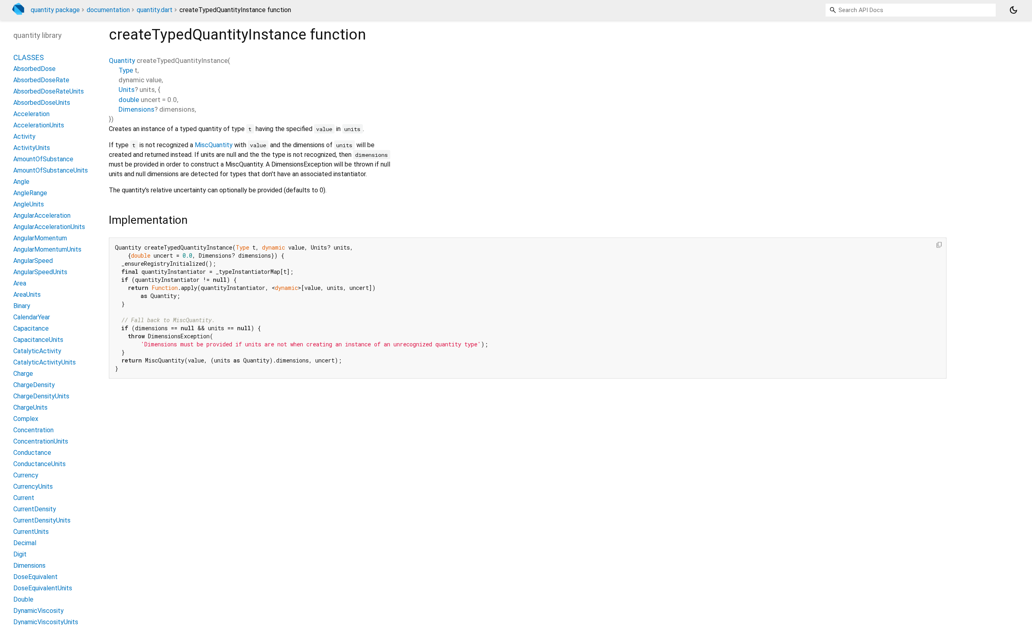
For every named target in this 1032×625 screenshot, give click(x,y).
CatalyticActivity (37, 351)
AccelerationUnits (38, 125)
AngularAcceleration (42, 215)
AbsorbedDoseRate (41, 80)
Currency (25, 475)
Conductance (32, 452)
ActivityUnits (31, 148)
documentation (108, 10)
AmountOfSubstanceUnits (50, 170)
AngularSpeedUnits (40, 272)
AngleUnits (28, 204)
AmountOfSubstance (43, 159)
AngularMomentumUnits (47, 249)
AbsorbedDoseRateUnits (48, 91)
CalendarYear (31, 317)
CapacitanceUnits (38, 340)
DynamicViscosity (38, 611)
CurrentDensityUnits (42, 520)
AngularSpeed (33, 261)
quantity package (55, 10)
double (129, 100)
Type (126, 70)
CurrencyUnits (33, 486)
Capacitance (31, 328)
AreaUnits (27, 294)
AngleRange (30, 193)
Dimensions (136, 109)
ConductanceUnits (39, 464)
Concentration (33, 430)
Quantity (122, 60)
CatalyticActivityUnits (44, 362)
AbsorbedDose (34, 69)
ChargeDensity (34, 385)
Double (23, 599)
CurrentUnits (31, 531)
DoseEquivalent (35, 577)
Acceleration (31, 114)
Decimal (24, 543)
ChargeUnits (30, 407)
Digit (20, 554)
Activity (24, 136)
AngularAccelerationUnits (49, 227)
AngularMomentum (40, 238)
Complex (25, 419)
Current (23, 498)
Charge (23, 373)
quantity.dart (155, 10)
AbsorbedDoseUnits (41, 102)
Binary (21, 306)
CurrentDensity (34, 509)
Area (19, 283)
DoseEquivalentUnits (42, 588)
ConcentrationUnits (40, 441)
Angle (21, 181)
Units (127, 89)
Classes (28, 57)
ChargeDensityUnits (41, 396)
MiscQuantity (214, 145)
